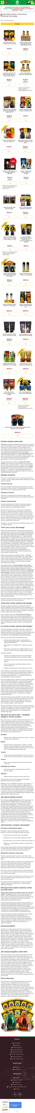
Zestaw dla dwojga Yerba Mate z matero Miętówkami (25, 392)
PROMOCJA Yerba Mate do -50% (14, 7)
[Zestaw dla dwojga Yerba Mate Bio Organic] (9, 199)
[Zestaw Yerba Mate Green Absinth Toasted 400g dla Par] (25, 296)
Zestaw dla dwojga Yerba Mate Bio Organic (9, 208)
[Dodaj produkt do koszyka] (10, 183)
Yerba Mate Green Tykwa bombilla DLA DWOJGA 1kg (25, 364)
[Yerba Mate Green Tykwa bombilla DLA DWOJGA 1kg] (25, 356)
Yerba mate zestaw (8, 527)
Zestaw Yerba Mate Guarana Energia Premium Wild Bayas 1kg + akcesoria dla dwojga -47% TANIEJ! (26, 239)
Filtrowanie (17, 24)
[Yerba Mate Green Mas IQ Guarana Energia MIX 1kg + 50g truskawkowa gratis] (9, 65)
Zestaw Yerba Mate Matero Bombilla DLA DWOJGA (25, 208)
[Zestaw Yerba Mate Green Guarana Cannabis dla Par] (25, 102)
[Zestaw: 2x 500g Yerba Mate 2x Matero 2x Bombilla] (26, 163)
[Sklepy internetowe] (17, 1111)
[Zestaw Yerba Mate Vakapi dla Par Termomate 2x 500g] (9, 326)
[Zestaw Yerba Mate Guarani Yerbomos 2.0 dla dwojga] (25, 266)
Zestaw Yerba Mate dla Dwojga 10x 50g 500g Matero (25, 74)
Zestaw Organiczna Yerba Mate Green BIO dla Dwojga (25, 335)
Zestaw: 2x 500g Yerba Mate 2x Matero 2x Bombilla (26, 172)
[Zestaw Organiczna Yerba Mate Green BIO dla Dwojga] (25, 326)
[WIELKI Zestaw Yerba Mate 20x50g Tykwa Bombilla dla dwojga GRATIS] (9, 102)
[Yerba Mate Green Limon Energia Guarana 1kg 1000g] (9, 34)
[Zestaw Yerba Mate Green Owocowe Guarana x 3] (9, 132)
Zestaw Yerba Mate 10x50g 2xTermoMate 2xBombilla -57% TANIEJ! (9, 275)
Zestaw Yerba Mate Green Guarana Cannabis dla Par (25, 110)
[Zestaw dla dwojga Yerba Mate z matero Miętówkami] (25, 384)
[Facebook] (15, 1094)
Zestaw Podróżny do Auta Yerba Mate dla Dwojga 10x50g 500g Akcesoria (26, 44)
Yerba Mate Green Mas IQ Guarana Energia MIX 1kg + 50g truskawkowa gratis (9, 74)
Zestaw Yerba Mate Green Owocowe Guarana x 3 (9, 141)
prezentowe (28, 572)
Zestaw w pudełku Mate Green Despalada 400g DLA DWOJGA (10, 172)
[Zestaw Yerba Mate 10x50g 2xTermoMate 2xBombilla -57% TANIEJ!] (10, 266)
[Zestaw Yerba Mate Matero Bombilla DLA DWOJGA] (25, 199)
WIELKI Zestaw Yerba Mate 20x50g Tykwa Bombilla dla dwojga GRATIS (9, 111)
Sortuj (2, 20)
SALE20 (21, 10)
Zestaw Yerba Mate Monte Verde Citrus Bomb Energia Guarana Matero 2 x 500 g (9, 238)
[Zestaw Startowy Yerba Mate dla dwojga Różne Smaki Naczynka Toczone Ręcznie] (17, 419)
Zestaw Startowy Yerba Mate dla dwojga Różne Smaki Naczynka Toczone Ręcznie (17, 428)
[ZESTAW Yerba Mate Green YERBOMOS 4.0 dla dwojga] (9, 356)
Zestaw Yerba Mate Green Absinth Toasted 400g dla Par (26, 306)
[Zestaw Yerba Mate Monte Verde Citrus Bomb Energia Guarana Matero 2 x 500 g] (10, 229)
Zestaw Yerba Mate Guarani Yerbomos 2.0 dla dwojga (25, 274)
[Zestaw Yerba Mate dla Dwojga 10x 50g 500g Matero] (25, 65)
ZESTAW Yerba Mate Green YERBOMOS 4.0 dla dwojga (9, 364)
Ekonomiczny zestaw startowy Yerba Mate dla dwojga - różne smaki (25, 141)
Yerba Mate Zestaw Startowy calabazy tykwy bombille (9, 393)
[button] (2, 2)
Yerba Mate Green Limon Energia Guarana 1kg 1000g (9, 43)
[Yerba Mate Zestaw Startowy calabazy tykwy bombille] (9, 384)
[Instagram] (20, 1094)
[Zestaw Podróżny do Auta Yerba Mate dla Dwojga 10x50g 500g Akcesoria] (25, 34)
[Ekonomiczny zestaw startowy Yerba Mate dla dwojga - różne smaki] (25, 132)
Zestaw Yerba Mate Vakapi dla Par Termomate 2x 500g (9, 335)
